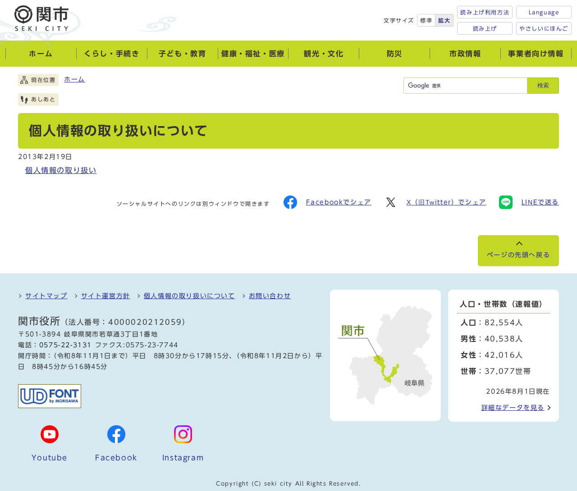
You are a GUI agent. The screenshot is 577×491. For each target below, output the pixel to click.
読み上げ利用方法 (484, 12)
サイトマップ (46, 296)
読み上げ (485, 28)
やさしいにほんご (543, 28)
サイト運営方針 (105, 296)
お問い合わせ (270, 296)
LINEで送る (540, 202)
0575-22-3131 (65, 345)
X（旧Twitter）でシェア (446, 202)
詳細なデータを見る (513, 408)
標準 (426, 20)
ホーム (74, 79)
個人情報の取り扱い (60, 170)
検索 (543, 85)
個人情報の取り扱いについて (189, 296)
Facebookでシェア (338, 202)
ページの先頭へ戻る (518, 255)
